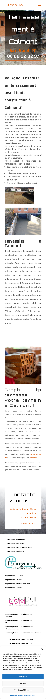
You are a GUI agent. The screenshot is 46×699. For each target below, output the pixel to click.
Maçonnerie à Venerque (14, 575)
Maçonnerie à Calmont (13, 587)
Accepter (23, 676)
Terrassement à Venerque (15, 539)
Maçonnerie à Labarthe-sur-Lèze (17, 583)
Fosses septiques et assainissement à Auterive (19, 621)
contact (33, 457)
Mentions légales (30, 695)
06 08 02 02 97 (29, 523)
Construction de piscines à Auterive (18, 643)
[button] (42, 649)
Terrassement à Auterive (14, 543)
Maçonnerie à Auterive (13, 579)
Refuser (23, 683)
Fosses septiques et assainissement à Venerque (19, 615)
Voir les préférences (23, 690)
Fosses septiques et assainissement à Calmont (23, 633)
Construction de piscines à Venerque (19, 639)
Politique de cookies (16, 695)
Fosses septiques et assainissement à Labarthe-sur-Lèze (19, 628)
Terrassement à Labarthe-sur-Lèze (18, 547)
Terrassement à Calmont (14, 551)
